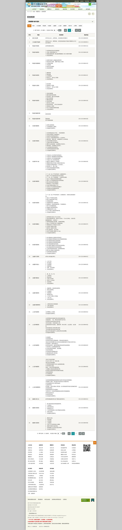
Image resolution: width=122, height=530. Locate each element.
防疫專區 (30, 452)
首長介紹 (52, 447)
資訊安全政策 (47, 499)
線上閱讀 (52, 475)
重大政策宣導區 (31, 461)
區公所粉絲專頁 (64, 461)
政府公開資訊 (31, 459)
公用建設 (74, 450)
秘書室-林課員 (35, 407)
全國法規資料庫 (64, 459)
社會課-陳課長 (35, 125)
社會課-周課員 (35, 140)
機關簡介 (49, 9)
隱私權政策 (40, 499)
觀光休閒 (41, 456)
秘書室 (65, 25)
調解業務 (74, 456)
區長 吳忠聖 (35, 38)
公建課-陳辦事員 (36, 304)
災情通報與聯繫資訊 (32, 489)
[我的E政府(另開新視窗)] (92, 500)
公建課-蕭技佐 (35, 277)
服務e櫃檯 (52, 471)
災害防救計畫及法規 (32, 473)
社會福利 (74, 447)
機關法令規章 (64, 454)
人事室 (75, 25)
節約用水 (41, 489)
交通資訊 (52, 456)
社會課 (49, 25)
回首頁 (81, 1)
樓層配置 (52, 461)
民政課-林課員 (35, 75)
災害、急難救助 (31, 493)
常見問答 (87, 1)
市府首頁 (93, 1)
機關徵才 (30, 456)
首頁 (34, 11)
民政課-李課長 (35, 45)
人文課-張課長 (35, 311)
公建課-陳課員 (35, 293)
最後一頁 (79, 30)
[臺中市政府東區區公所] (48, 5)
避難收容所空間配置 (32, 486)
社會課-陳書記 (35, 224)
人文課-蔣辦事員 (36, 387)
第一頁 (65, 30)
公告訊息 (34, 9)
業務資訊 (57, 9)
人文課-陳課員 (35, 324)
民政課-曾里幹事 (36, 118)
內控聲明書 (41, 471)
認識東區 (42, 9)
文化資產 (41, 459)
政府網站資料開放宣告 (56, 499)
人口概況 (41, 452)
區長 (33, 25)
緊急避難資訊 (31, 475)
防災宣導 (30, 480)
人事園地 (41, 475)
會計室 (70, 25)
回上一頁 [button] (93, 13)
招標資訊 (30, 454)
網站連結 (52, 480)
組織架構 (52, 450)
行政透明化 (41, 484)
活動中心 (74, 459)
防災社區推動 (31, 482)
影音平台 (52, 484)
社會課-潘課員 (35, 181)
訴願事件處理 (64, 452)
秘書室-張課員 (35, 422)
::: (25, 441)
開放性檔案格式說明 (32, 499)
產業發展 (41, 454)
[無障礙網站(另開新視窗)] (85, 500)
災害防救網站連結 (32, 484)
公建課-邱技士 (35, 264)
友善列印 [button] (89, 13)
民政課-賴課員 (35, 52)
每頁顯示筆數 (50, 30)
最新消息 (30, 447)
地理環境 (41, 450)
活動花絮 (52, 482)
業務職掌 (44, 11)
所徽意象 (52, 459)
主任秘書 (39, 25)
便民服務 (88, 9)
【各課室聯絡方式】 (33, 513)
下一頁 (76, 30)
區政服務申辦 (64, 447)
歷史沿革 (41, 447)
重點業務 (65, 9)
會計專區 (41, 477)
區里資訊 (74, 454)
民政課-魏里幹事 (36, 113)
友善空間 (52, 463)
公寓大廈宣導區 (31, 463)
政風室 (80, 25)
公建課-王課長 (35, 256)
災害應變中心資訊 (32, 471)
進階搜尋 (94, 4)
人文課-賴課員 (35, 345)
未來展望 (41, 463)
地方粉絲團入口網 (65, 463)
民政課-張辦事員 (36, 63)
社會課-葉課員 (35, 244)
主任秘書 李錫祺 (36, 42)
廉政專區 (41, 482)
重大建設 (41, 461)
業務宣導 (80, 9)
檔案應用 (41, 486)
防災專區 (72, 9)
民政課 (44, 25)
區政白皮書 (63, 450)
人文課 (59, 25)
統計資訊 (41, 480)
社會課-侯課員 (35, 202)
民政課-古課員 (35, 85)
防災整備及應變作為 (32, 491)
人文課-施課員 (35, 366)
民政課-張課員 (35, 100)
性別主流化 (41, 473)
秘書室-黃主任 (35, 399)
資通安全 (74, 461)
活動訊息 (30, 450)
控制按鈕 (94, 442)
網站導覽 (77, 1)
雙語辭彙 (52, 477)
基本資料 (52, 452)
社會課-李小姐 (35, 161)
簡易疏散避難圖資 (76, 463)
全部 (29, 25)
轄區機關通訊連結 (32, 477)
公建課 (54, 25)
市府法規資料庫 (64, 456)
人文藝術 (74, 452)
